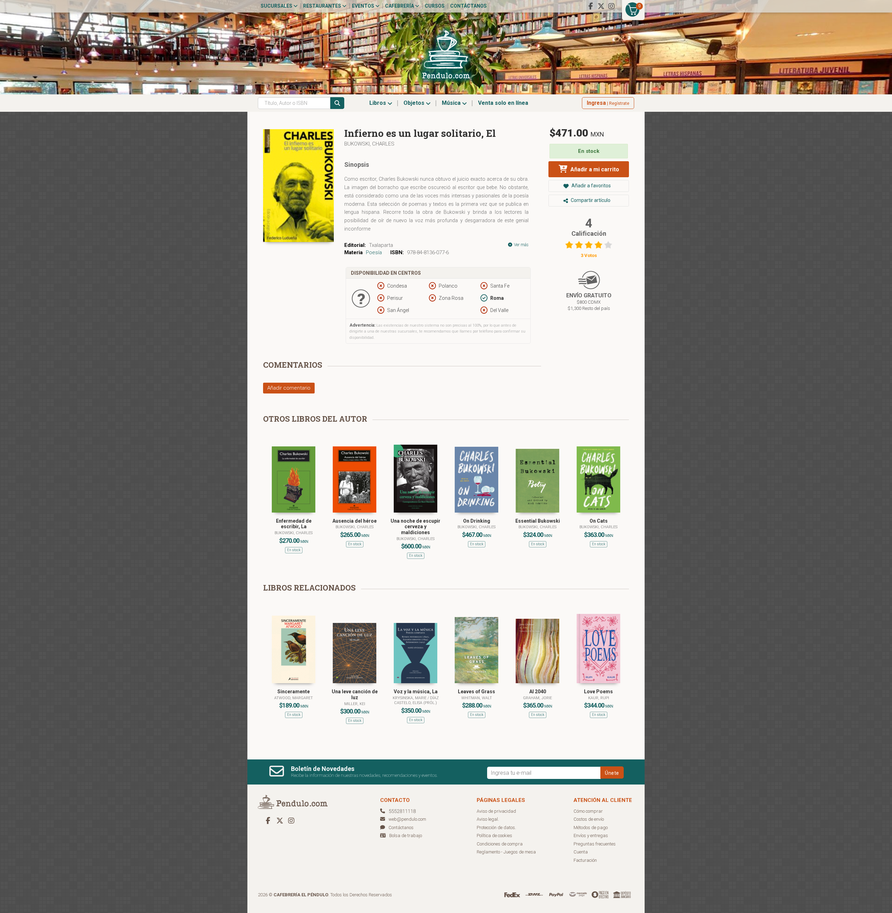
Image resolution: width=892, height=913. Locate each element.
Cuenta (581, 852)
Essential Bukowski (537, 521)
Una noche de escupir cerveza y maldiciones (415, 527)
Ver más (521, 244)
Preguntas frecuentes (595, 843)
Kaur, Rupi (598, 698)
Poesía (374, 252)
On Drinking (476, 521)
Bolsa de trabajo (405, 835)
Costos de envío (589, 819)
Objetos (414, 103)
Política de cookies (494, 835)
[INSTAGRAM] (611, 6)
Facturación (585, 860)
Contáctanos (468, 6)
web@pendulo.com (407, 819)
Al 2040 (537, 691)
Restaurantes (322, 6)
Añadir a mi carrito (594, 169)
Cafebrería (400, 6)
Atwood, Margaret (293, 698)
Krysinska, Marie (410, 698)
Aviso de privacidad (496, 811)
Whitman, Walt (476, 698)
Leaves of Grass (476, 691)
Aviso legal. (488, 819)
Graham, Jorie (537, 698)
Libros (378, 103)
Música (452, 103)
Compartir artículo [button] (590, 200)
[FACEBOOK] (590, 6)
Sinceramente (293, 691)
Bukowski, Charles (369, 144)
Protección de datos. (496, 827)
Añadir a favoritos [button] (590, 185)
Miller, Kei (354, 704)
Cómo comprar (588, 811)
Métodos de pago (591, 827)
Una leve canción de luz (355, 694)
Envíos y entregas (591, 835)
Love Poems (598, 691)
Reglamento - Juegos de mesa (506, 852)
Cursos (435, 6)
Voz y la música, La (416, 691)
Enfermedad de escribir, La (294, 524)
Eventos (363, 6)
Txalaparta (381, 245)
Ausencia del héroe (354, 521)
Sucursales (277, 6)
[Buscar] (337, 103)
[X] (601, 6)
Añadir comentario (288, 388)
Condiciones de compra (500, 843)
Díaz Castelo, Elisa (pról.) (416, 700)
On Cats (599, 521)
